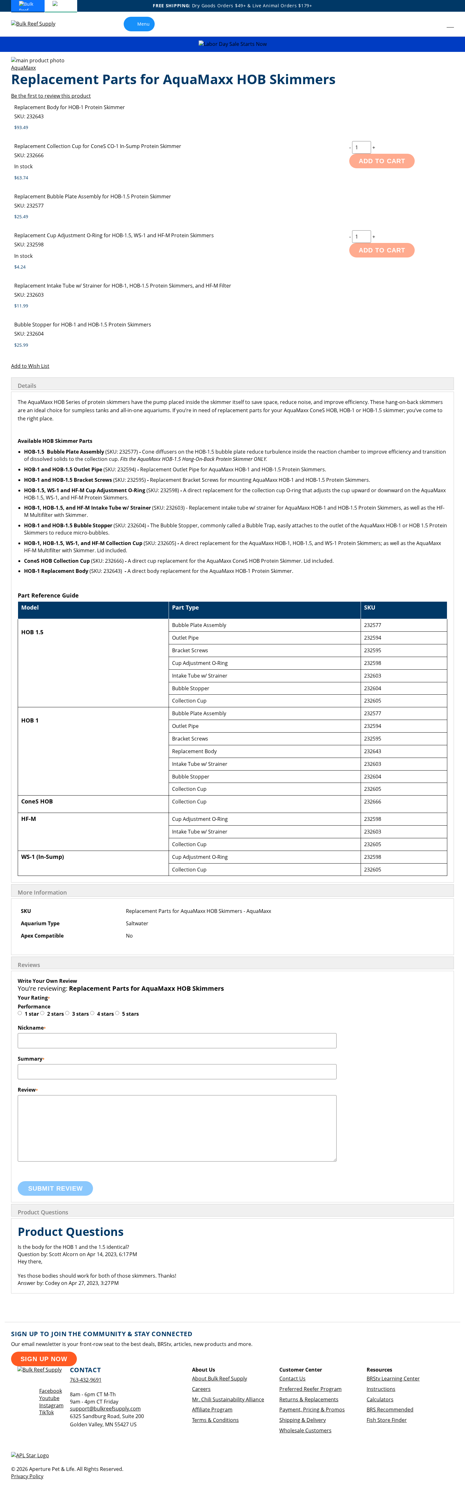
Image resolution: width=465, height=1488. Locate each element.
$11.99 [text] (21, 306)
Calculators (380, 1399)
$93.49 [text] (21, 127)
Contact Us (292, 1378)
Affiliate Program (212, 1409)
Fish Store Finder (387, 1420)
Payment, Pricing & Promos (312, 1409)
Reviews (29, 965)
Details (27, 385)
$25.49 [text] (21, 217)
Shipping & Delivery (302, 1420)
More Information (42, 892)
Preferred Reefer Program (310, 1389)
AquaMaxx (23, 67)
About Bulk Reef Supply (219, 1378)
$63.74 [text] (21, 178)
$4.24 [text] (20, 267)
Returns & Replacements (308, 1399)
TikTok (46, 1412)
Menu (143, 24)
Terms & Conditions (215, 1420)
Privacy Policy (27, 1476)
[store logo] (38, 24)
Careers (201, 1389)
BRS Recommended (390, 1409)
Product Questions (43, 1212)
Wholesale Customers (305, 1430)
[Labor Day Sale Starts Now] (232, 44)
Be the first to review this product (51, 95)
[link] (436, 24)
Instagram (51, 1405)
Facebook (50, 1390)
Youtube (49, 1398)
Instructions (381, 1389)
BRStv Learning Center (393, 1378)
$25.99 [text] (21, 345)
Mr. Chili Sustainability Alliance (228, 1399)
